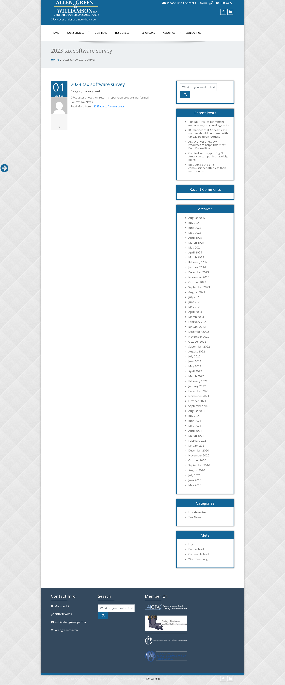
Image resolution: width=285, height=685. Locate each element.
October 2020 (197, 460)
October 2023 (197, 282)
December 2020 (198, 450)
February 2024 (198, 262)
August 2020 (196, 470)
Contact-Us (193, 32)
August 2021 (196, 411)
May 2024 (194, 247)
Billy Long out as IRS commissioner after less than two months (207, 168)
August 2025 (196, 217)
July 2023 (194, 297)
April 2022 (195, 371)
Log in (192, 544)
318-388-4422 (223, 3)
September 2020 (199, 465)
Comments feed (198, 554)
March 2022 (196, 376)
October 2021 (197, 401)
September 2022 (199, 346)
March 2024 (196, 257)
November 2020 (198, 455)
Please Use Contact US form (187, 3)
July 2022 (194, 356)
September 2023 (199, 287)
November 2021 (198, 396)
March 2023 (196, 316)
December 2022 (198, 331)
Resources (122, 32)
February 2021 (198, 440)
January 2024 (197, 267)
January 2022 (197, 386)
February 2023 (198, 321)
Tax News (194, 517)
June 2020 (194, 480)
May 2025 (194, 232)
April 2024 (195, 252)
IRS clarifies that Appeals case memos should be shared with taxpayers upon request (208, 133)
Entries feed (196, 549)
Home (55, 32)
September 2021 (199, 406)
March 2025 (196, 242)
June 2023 (194, 302)
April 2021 (195, 430)
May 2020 (194, 485)
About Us (169, 32)
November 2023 (198, 277)
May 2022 (194, 366)
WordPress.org (198, 559)
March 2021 (196, 435)
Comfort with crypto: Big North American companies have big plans (208, 156)
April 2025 (195, 237)
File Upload (147, 32)
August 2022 (196, 351)
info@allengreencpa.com (70, 622)
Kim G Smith (153, 678)
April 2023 (195, 312)
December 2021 (198, 391)
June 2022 (194, 361)
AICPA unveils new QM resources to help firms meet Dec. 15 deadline (206, 145)
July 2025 (194, 222)
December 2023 (198, 272)
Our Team (101, 32)
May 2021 (194, 425)
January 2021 (197, 445)
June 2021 (194, 420)
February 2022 (198, 381)
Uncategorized (92, 91)
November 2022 (198, 336)
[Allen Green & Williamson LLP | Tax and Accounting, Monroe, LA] (75, 7)
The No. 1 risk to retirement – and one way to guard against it (209, 123)
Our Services (75, 32)
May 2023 (194, 307)
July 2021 (194, 416)
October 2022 (197, 341)
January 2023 (197, 326)
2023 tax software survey (98, 84)
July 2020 (194, 475)
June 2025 (194, 227)
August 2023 (196, 292)
